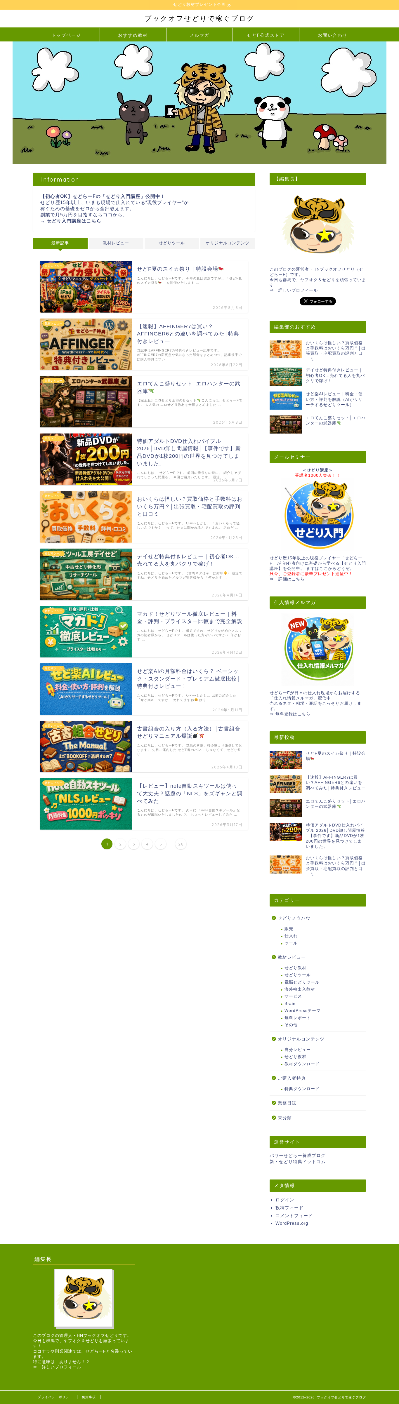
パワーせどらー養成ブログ (298, 1155)
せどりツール (172, 243)
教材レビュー (116, 243)
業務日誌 (287, 1102)
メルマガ (199, 35)
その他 (291, 1025)
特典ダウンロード (302, 1089)
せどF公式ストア (266, 35)
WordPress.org (291, 1223)
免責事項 (89, 1397)
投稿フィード (289, 1207)
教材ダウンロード (302, 1064)
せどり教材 (295, 968)
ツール (291, 943)
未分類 (285, 1117)
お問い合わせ (333, 35)
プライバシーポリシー (55, 1397)
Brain (290, 1003)
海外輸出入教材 (299, 989)
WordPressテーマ (302, 1010)
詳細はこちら (291, 579)
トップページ (66, 35)
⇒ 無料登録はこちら (290, 714)
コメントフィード (294, 1215)
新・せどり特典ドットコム (298, 1161)
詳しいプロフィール (298, 290)
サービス (293, 996)
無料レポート (297, 1018)
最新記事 (60, 243)
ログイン (284, 1199)
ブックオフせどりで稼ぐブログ (200, 18)
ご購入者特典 (292, 1078)
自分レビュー (297, 1050)
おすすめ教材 (133, 35)
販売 (288, 929)
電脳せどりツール (302, 982)
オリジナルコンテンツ (227, 243)
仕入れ (291, 936)
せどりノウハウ (294, 918)
